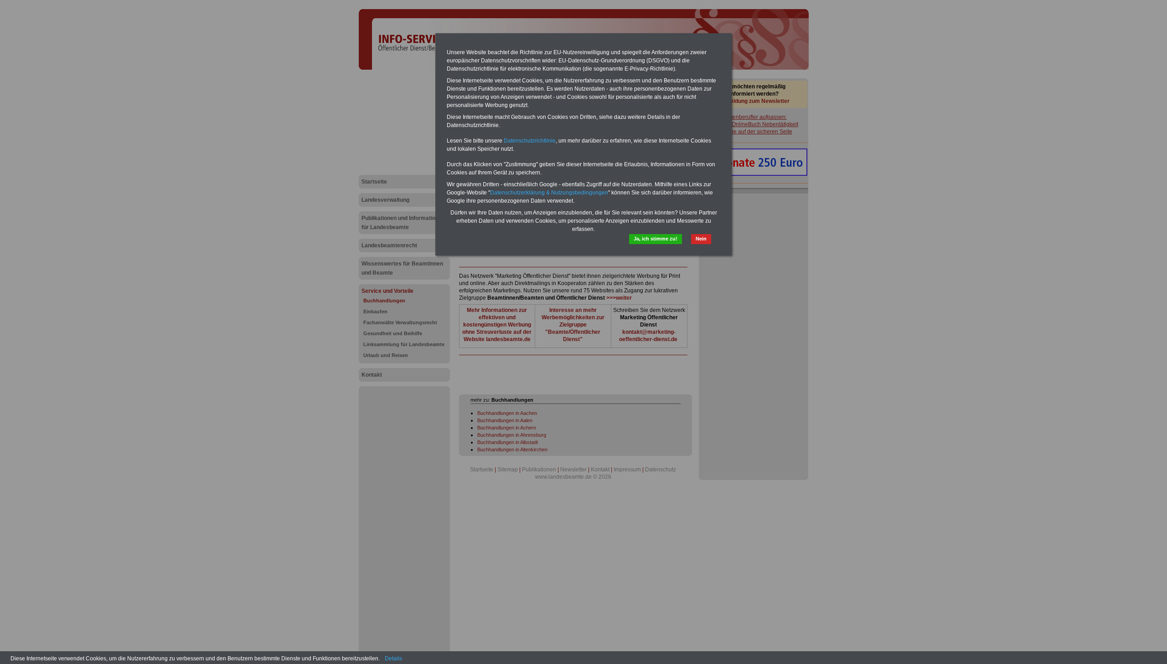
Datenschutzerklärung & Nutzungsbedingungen (549, 192)
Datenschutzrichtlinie (530, 141)
